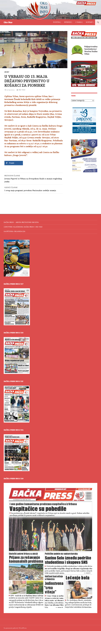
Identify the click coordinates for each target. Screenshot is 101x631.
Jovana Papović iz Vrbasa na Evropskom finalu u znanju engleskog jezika (33, 179)
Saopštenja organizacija (14, 231)
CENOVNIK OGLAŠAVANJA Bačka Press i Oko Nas (23, 227)
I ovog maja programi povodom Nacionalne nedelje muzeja (30, 189)
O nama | (79, 22)
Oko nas (21, 90)
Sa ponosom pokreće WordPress (15, 628)
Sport (6, 72)
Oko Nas (8, 22)
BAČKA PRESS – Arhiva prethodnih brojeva (21, 222)
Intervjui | (68, 22)
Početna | (57, 22)
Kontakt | (89, 22)
